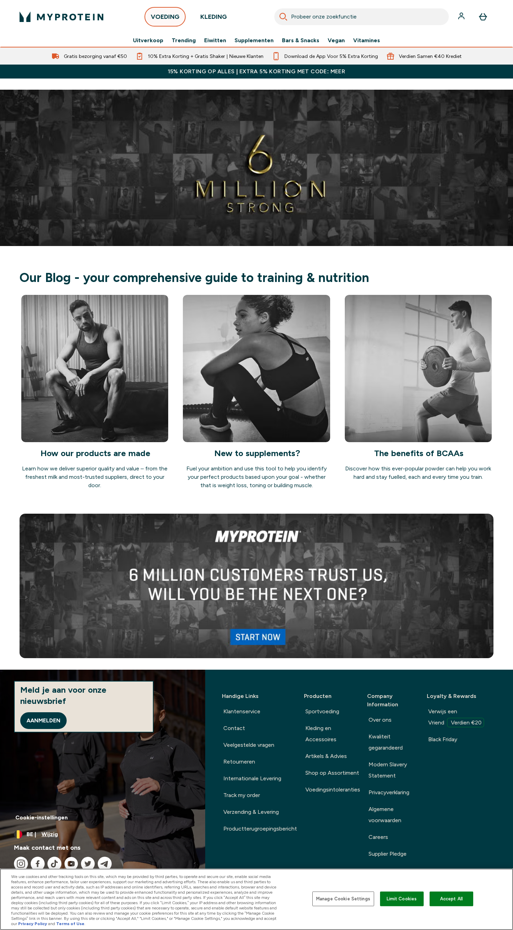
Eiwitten (215, 40)
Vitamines (366, 40)
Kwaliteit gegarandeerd (386, 742)
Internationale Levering (252, 778)
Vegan (336, 40)
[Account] (462, 17)
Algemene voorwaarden (385, 814)
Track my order (241, 795)
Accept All (451, 898)
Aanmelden (43, 720)
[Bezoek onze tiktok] (54, 864)
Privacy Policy (32, 923)
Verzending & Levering (251, 812)
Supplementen (254, 40)
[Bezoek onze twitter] (88, 864)
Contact (234, 728)
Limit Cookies (402, 898)
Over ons (380, 720)
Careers (378, 837)
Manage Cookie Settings (343, 898)
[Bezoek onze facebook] (38, 864)
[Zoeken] (283, 16)
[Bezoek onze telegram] (105, 864)
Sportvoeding (322, 711)
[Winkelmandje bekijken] (483, 17)
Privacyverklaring (389, 792)
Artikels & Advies (326, 756)
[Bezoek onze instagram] (21, 864)
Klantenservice (241, 711)
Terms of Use (70, 923)
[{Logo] (61, 17)
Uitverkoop (148, 40)
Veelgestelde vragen (248, 745)
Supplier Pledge (388, 854)
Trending (184, 40)
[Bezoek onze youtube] (71, 864)
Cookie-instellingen (41, 817)
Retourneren (239, 762)
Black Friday (442, 739)
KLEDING (213, 16)
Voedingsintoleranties (332, 790)
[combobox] (361, 16)
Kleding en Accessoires (320, 733)
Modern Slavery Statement (388, 770)
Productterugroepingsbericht (260, 829)
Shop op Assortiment (332, 773)
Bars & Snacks (300, 40)
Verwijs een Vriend (455, 717)
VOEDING (165, 16)
